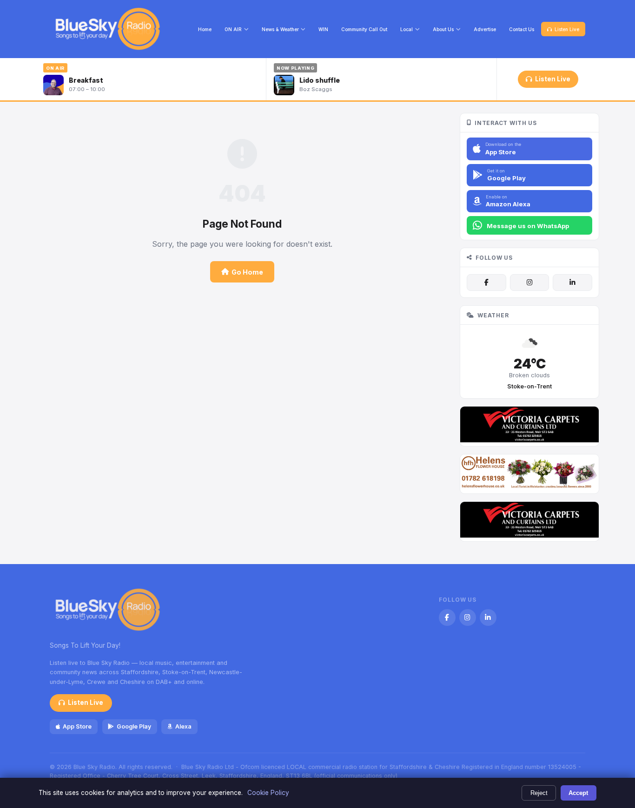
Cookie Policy (268, 792)
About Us (443, 29)
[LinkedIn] (572, 282)
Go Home (247, 272)
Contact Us (521, 29)
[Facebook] (486, 282)
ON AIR (233, 29)
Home (205, 29)
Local (406, 29)
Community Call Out (364, 29)
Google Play (134, 726)
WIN (323, 29)
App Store (77, 726)
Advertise (485, 29)
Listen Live (567, 29)
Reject (539, 792)
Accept (578, 792)
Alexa (183, 726)
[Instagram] (529, 282)
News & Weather (280, 29)
